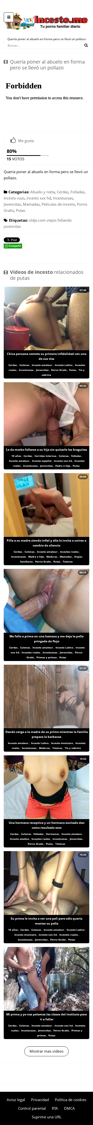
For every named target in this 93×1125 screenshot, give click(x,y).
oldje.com (37, 220)
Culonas (24, 365)
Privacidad (40, 1099)
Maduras (51, 556)
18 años (16, 456)
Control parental (32, 1108)
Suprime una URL (47, 1116)
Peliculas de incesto (58, 204)
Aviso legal (16, 1099)
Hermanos (52, 834)
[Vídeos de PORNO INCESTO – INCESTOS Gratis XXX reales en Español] (46, 9)
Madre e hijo (36, 556)
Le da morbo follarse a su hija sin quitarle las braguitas (46, 449)
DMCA (69, 1108)
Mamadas (31, 204)
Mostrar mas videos (46, 1051)
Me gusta (26, 140)
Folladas (77, 191)
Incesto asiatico (19, 839)
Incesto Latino (63, 365)
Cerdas (62, 191)
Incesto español (41, 461)
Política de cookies (70, 1099)
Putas (20, 210)
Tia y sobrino (73, 748)
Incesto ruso (14, 198)
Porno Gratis (59, 370)
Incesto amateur (42, 365)
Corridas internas (45, 456)
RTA (55, 1108)
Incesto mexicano (62, 743)
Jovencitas (12, 204)
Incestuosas (63, 198)
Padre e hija (62, 465)
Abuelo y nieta (42, 191)
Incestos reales (69, 551)
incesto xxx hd (39, 198)
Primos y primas (46, 657)
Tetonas (68, 561)
